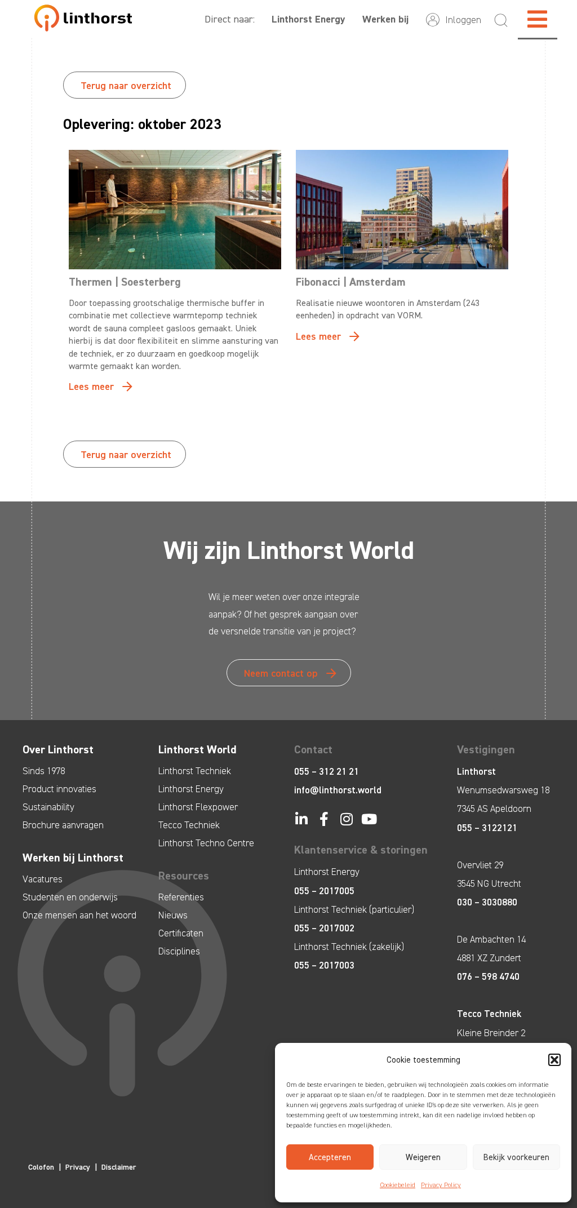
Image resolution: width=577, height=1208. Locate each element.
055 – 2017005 (324, 891)
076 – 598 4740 (488, 976)
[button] (554, 1059)
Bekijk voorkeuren (516, 1157)
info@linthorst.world (337, 790)
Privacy (77, 1167)
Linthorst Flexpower (198, 807)
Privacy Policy (441, 1184)
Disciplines (179, 951)
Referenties (181, 897)
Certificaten (180, 933)
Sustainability (48, 807)
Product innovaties (59, 789)
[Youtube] (369, 819)
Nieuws (173, 915)
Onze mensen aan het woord (79, 915)
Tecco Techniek (189, 825)
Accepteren (330, 1157)
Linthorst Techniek (194, 771)
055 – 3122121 (487, 827)
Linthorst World (197, 749)
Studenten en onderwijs (70, 897)
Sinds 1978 (44, 771)
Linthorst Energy (308, 19)
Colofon (41, 1167)
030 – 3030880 (487, 902)
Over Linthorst (58, 749)
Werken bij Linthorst (73, 857)
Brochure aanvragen (63, 825)
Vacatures (43, 879)
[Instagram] (346, 819)
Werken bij (385, 19)
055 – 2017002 (324, 928)
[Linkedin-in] (301, 819)
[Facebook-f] (324, 819)
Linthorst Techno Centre (206, 843)
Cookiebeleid (397, 1184)
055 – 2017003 (324, 965)
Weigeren (423, 1157)
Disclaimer (118, 1167)
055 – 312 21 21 (326, 771)
